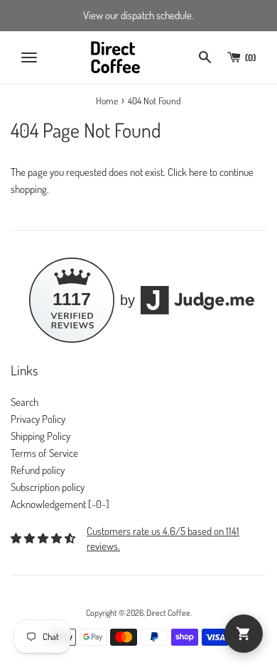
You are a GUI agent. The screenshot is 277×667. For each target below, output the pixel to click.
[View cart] (243, 633)
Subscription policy (48, 487)
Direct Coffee (168, 612)
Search (24, 402)
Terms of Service (44, 453)
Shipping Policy (40, 436)
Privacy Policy (38, 419)
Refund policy (38, 470)
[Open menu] (29, 57)
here (198, 172)
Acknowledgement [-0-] (60, 504)
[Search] (204, 57)
